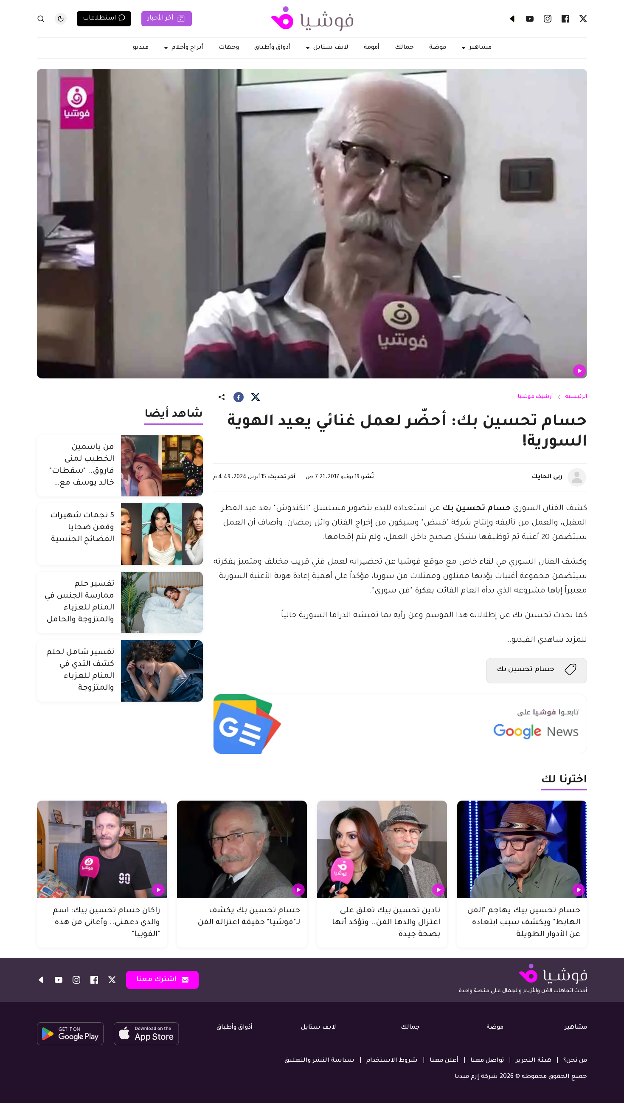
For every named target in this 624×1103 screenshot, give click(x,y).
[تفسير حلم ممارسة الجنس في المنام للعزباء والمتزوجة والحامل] (162, 602)
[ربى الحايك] (577, 477)
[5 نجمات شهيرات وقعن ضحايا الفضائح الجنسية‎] (162, 534)
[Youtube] (530, 19)
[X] (583, 19)
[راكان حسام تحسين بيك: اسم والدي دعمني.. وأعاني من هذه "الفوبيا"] (102, 849)
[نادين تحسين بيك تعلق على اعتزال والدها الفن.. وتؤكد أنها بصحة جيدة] (382, 849)
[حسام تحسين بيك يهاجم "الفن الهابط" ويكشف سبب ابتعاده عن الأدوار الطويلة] (522, 849)
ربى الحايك (547, 477)
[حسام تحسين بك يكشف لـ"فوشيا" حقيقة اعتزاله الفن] (242, 849)
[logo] (312, 18)
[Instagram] (547, 19)
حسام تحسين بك (525, 670)
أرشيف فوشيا (535, 397)
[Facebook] (565, 19)
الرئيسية (576, 397)
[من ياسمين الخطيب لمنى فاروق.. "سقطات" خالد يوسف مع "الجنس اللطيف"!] (162, 465)
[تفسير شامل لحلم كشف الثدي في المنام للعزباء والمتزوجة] (162, 671)
